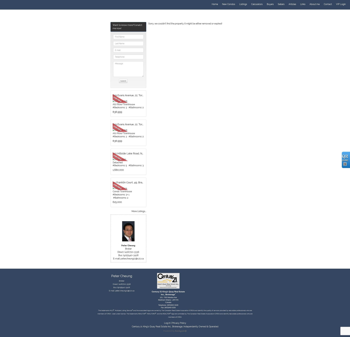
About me (315, 4)
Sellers (281, 4)
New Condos (228, 4)
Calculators (257, 4)
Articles (292, 4)
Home (215, 4)
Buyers (270, 4)
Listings (243, 4)
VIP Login (341, 4)
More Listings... (139, 211)
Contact (328, 4)
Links (302, 4)
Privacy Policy (179, 323)
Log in (167, 323)
